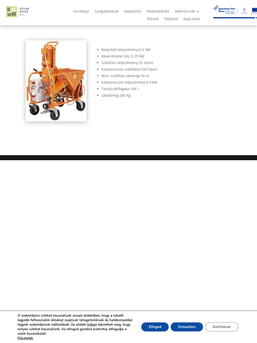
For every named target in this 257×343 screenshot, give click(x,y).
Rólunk (153, 19)
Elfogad (155, 326)
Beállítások (222, 326)
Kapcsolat (191, 19)
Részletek (25, 338)
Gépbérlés (132, 12)
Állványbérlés (158, 12)
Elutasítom (187, 326)
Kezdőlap (81, 12)
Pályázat (171, 19)
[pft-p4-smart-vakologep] (56, 120)
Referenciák (185, 12)
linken (92, 324)
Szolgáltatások (106, 12)
